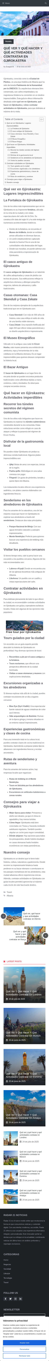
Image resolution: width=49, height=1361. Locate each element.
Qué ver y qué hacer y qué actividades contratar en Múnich (31, 1154)
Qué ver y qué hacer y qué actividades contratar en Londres (31, 1135)
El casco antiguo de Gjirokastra (21, 131)
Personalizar (24, 1349)
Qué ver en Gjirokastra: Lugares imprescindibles (19, 124)
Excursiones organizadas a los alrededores (25, 169)
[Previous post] (3, 916)
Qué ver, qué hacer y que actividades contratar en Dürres (32, 916)
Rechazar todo (24, 1356)
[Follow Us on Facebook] (5, 1299)
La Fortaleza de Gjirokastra (19, 128)
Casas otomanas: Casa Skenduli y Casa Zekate (24, 135)
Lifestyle (7, 1273)
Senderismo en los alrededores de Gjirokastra (26, 158)
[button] (45, 3)
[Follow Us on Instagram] (15, 1299)
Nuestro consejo (13, 182)
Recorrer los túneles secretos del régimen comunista (24, 151)
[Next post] (45, 935)
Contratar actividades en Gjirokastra (20, 163)
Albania (10, 896)
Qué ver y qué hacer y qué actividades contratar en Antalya (31, 1193)
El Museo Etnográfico (17, 139)
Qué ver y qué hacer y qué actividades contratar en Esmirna (31, 1173)
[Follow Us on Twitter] (10, 1299)
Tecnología (8, 1278)
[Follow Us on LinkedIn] (20, 1299)
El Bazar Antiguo (16, 142)
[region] (24, 1339)
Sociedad (7, 1269)
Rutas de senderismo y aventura (21, 176)
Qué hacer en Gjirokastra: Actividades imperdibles (21, 145)
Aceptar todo (24, 1343)
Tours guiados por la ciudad (19, 166)
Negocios (7, 1264)
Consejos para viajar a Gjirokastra (19, 179)
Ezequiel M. (10, 67)
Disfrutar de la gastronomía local (21, 155)
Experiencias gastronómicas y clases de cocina (24, 172)
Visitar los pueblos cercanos (20, 160)
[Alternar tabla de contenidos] (40, 119)
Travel (8, 41)
